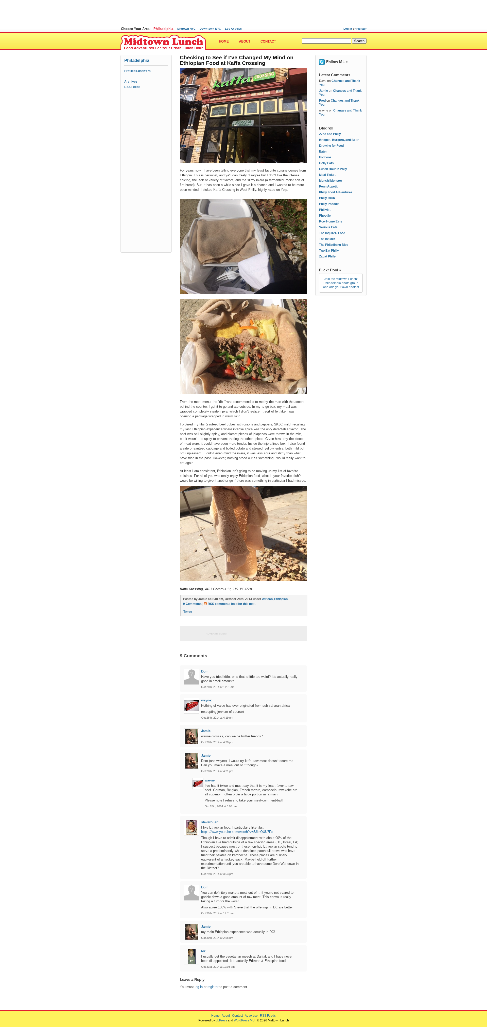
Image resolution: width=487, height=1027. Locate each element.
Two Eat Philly (329, 250)
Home (224, 41)
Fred (322, 100)
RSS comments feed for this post (231, 604)
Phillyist (325, 210)
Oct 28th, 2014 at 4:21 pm (217, 771)
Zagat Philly (327, 256)
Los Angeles (233, 28)
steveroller (209, 822)
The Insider (327, 239)
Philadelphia (163, 29)
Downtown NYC (210, 28)
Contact (268, 41)
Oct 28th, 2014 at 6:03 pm (221, 806)
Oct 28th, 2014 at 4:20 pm (217, 742)
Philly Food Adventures (336, 192)
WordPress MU (244, 1020)
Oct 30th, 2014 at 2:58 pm (217, 937)
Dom (204, 671)
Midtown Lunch (163, 42)
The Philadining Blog (333, 245)
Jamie (206, 731)
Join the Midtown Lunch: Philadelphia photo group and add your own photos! (341, 283)
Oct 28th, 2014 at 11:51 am (217, 686)
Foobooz (325, 157)
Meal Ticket (327, 175)
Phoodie (325, 215)
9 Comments (192, 604)
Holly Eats (326, 163)
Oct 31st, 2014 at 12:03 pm (218, 966)
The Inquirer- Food (332, 233)
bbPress (221, 1020)
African (267, 599)
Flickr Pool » (330, 270)
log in (199, 987)
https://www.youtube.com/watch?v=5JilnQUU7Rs (237, 832)
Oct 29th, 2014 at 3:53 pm (217, 873)
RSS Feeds (132, 87)
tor (203, 951)
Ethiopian (281, 599)
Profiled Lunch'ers (137, 71)
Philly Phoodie (329, 204)
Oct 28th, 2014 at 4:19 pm (217, 717)
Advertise (251, 1015)
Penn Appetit (328, 186)
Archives (130, 81)
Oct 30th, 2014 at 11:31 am (217, 913)
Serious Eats (328, 227)
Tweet (187, 612)
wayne (206, 700)
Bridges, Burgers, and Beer (339, 140)
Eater (323, 151)
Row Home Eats (330, 221)
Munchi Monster (330, 180)
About (244, 41)
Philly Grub (327, 198)
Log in (347, 28)
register (361, 28)
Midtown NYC (186, 28)
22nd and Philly (330, 134)
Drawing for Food (331, 145)
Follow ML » (337, 62)
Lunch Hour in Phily (333, 169)
